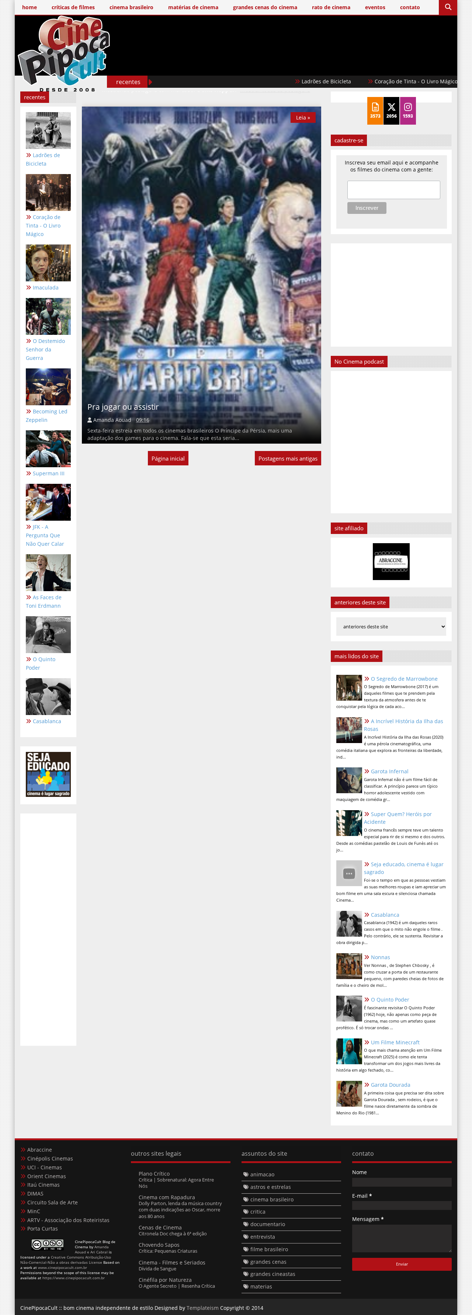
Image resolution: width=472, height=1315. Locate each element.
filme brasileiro (269, 1249)
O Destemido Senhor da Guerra (45, 349)
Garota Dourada (390, 1084)
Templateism (203, 1307)
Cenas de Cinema (160, 1227)
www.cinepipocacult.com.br (62, 1267)
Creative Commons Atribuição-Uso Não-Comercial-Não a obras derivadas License (65, 1260)
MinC (33, 1211)
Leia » (303, 117)
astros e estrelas (270, 1186)
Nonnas (380, 957)
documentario (267, 1224)
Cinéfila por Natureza (165, 1279)
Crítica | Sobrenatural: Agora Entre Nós (176, 1182)
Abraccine (39, 1149)
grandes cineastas (272, 1273)
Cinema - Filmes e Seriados (172, 1262)
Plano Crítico (154, 1173)
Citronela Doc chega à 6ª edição (173, 1233)
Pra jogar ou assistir (123, 407)
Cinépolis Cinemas (50, 1158)
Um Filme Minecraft (395, 1042)
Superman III (49, 473)
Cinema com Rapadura (167, 1197)
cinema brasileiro (272, 1199)
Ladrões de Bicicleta (298, 81)
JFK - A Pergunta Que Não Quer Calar (45, 535)
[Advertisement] (317, 65)
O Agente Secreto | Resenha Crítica (177, 1286)
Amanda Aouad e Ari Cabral (92, 1249)
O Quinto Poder (40, 663)
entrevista (262, 1236)
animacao (262, 1174)
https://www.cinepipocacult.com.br (73, 1277)
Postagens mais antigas (287, 458)
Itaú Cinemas (43, 1184)
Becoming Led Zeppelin (46, 415)
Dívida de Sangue (157, 1268)
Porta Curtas (42, 1228)
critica (258, 1211)
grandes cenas (268, 1261)
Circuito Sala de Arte (52, 1202)
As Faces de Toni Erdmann (44, 601)
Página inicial (168, 458)
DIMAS (35, 1193)
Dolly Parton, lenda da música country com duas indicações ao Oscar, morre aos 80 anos (180, 1209)
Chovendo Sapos (159, 1244)
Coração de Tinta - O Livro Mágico (388, 81)
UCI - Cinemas (44, 1167)
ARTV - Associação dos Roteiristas (68, 1220)
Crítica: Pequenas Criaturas (168, 1251)
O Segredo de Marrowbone (404, 678)
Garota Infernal (390, 771)
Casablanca (47, 721)
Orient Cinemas (46, 1176)
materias (261, 1286)
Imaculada (46, 287)
